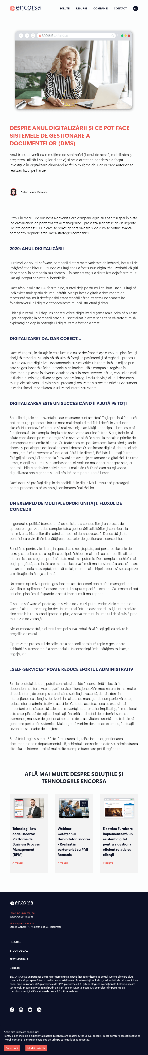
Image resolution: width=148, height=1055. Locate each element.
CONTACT (120, 8)
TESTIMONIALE (19, 959)
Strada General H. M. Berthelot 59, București (35, 926)
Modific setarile (36, 1048)
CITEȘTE (18, 863)
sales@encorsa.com (21, 916)
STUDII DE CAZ (19, 950)
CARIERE (15, 968)
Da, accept (12, 1048)
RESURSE (81, 8)
